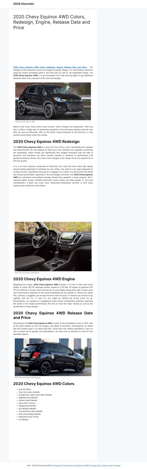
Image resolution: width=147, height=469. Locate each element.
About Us (58, 465)
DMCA (87, 465)
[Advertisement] (53, 49)
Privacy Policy (68, 465)
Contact (117, 465)
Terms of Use (108, 465)
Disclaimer (79, 465)
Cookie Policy (96, 465)
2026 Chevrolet (23, 3)
